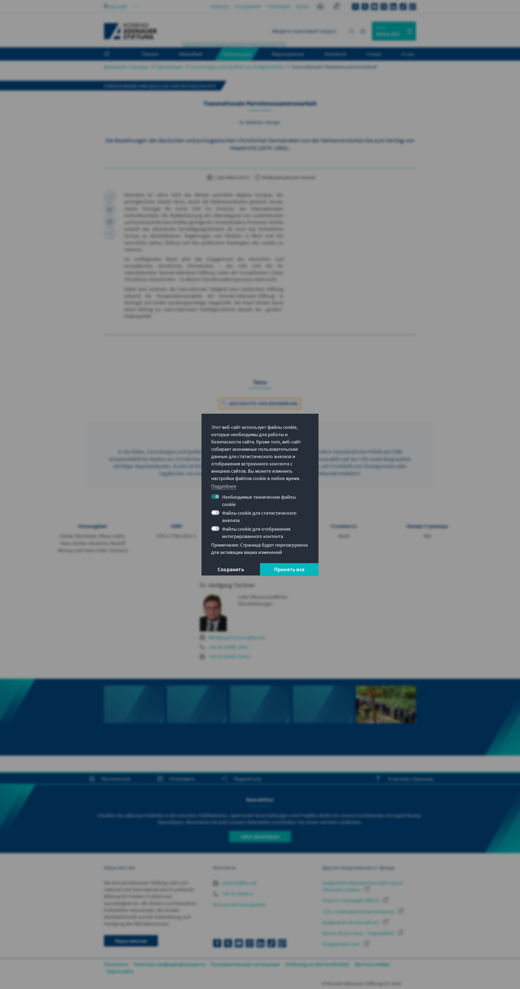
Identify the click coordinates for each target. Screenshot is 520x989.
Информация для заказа (288, 177)
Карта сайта (120, 971)
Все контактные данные (239, 904)
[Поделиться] (109, 233)
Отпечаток (116, 964)
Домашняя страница (126, 67)
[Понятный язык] (320, 7)
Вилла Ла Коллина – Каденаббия (358, 933)
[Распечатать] (109, 209)
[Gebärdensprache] (336, 7)
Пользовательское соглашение (245, 964)
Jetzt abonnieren (260, 836)
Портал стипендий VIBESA (351, 900)
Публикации (169, 67)
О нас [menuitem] (408, 54)
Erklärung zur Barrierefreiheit (317, 964)
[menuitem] (112, 54)
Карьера (220, 6)
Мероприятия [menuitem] (288, 54)
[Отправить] (109, 221)
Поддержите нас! (341, 944)
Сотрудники (248, 6)
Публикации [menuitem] (237, 54)
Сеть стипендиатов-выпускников (359, 911)
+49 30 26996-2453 (228, 647)
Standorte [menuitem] (335, 54)
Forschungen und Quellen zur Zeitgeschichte (237, 67)
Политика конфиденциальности (169, 964)
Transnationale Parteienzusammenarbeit (334, 67)
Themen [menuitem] (150, 54)
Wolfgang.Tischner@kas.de (237, 637)
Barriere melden (372, 964)
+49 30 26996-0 (237, 893)
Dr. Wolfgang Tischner (227, 585)
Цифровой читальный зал (351, 922)
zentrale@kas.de (239, 883)
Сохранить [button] (230, 569)
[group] (134, 717)
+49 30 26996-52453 (229, 656)
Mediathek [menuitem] (190, 54)
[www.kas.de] (130, 31)
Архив (302, 6)
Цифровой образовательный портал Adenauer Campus (362, 886)
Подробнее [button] (223, 486)
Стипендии (278, 6)
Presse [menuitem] (374, 54)
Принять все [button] (289, 569)
